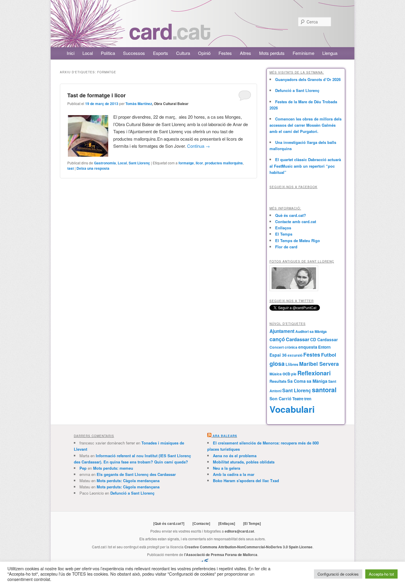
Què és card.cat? (290, 215)
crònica (291, 347)
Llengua (329, 53)
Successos (134, 53)
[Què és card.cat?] (168, 523)
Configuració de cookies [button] (338, 574)
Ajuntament (282, 331)
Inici (70, 53)
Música (276, 374)
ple (293, 374)
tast (70, 168)
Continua (198, 146)
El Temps (283, 234)
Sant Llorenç (139, 163)
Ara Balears (225, 436)
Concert (277, 347)
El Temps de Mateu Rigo (297, 240)
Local (87, 53)
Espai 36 (278, 355)
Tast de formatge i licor (96, 95)
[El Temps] (252, 523)
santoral (324, 389)
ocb (286, 373)
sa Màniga (317, 381)
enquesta (307, 347)
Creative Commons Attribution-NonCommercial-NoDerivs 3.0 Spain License (248, 547)
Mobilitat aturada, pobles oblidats (244, 462)
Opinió (204, 53)
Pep (83, 468)
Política (108, 53)
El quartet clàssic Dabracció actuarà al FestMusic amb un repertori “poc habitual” (305, 166)
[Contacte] (201, 523)
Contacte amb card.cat (295, 221)
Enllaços (283, 228)
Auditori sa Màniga (311, 331)
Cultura (183, 53)
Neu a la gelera (226, 468)
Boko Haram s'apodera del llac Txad (246, 480)
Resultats (278, 381)
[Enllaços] (226, 523)
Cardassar (297, 339)
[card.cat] (170, 36)
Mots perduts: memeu (113, 468)
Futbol (328, 354)
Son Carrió (280, 398)
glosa (277, 363)
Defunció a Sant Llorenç (297, 90)
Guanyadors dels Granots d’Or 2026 (308, 79)
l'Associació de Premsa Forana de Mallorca (220, 554)
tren (307, 398)
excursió (295, 355)
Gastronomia (105, 163)
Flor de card (286, 247)
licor (199, 163)
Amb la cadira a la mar (233, 474)
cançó (277, 339)
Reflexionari (314, 373)
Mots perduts (272, 53)
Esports (160, 53)
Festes (225, 53)
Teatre (297, 398)
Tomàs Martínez (138, 103)
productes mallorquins (224, 163)
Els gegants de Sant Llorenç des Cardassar (136, 474)
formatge (186, 163)
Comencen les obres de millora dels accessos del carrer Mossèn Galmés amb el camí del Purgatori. (306, 125)
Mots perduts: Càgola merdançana (128, 480)
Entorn (324, 347)
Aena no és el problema (234, 455)
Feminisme (303, 53)
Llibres (292, 364)
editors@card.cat (239, 531)
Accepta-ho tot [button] (381, 574)
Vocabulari (292, 409)
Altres (245, 53)
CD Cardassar (324, 339)
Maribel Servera (319, 363)
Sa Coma (296, 381)
